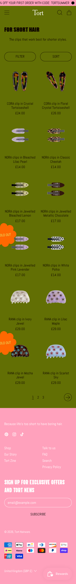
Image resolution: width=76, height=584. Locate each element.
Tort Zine (10, 460)
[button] (59, 12)
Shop (7, 448)
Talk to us (49, 448)
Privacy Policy (51, 467)
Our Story (10, 454)
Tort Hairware (22, 532)
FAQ (44, 454)
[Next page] (68, 397)
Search (47, 460)
